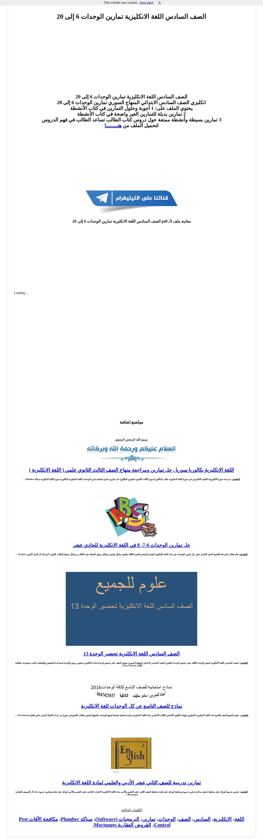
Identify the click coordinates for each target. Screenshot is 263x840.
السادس (202, 819)
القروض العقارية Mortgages (122, 824)
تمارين (149, 819)
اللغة (239, 819)
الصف (185, 819)
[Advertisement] (131, 61)
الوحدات (167, 819)
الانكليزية (222, 819)
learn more (146, 2)
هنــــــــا (113, 125)
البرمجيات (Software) (117, 819)
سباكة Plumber (76, 819)
